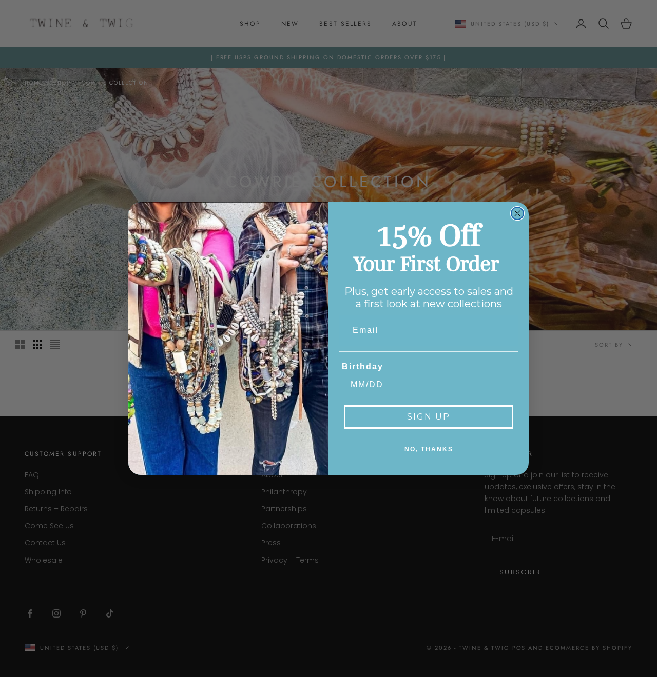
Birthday (362, 366)
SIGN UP (428, 417)
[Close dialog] (517, 213)
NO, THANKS (428, 449)
